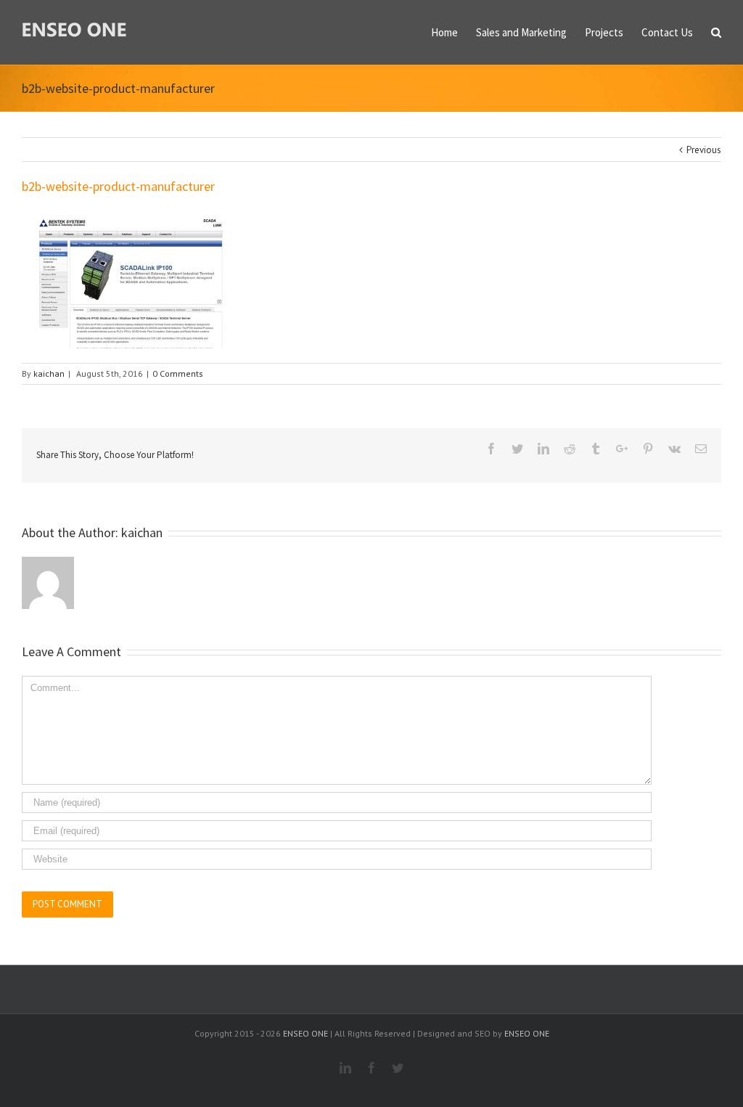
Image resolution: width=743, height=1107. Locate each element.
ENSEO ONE (305, 1033)
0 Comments (177, 373)
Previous (703, 150)
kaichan (49, 373)
